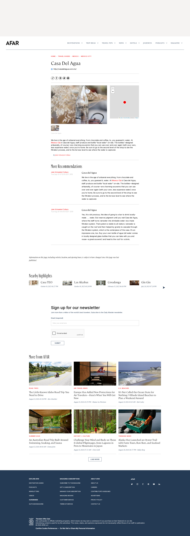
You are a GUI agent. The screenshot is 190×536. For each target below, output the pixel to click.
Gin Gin (146, 282)
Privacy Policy (96, 500)
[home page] (12, 43)
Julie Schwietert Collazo (60, 172)
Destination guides (36, 483)
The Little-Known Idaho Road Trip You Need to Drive (49, 393)
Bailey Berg (141, 450)
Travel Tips (107, 43)
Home (53, 56)
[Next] (163, 287)
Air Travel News (81, 388)
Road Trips (33, 388)
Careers (94, 487)
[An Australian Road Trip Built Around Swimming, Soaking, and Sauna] (50, 421)
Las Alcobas (81, 282)
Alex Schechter (52, 399)
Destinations (73, 43)
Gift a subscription (67, 487)
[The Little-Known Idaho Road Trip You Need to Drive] (50, 374)
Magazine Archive (66, 495)
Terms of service (66, 504)
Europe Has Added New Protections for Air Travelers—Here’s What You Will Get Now (94, 395)
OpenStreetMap (127, 117)
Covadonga (114, 282)
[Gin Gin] (134, 283)
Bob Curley (140, 402)
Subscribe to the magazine (70, 483)
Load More (95, 459)
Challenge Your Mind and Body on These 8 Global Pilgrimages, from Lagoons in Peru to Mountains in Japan (95, 442)
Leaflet (121, 117)
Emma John (51, 447)
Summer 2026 (34, 436)
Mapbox (137, 117)
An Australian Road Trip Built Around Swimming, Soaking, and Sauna (48, 441)
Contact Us (95, 504)
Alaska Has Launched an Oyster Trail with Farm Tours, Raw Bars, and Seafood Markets (139, 442)
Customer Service (67, 500)
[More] (82, 43)
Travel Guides (64, 56)
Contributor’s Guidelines (100, 491)
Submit (58, 343)
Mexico (75, 56)
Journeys (147, 43)
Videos (31, 495)
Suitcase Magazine (36, 504)
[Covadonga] (101, 283)
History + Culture (82, 436)
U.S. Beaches (123, 388)
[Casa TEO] (33, 283)
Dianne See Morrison (99, 402)
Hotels (133, 43)
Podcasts (160, 43)
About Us (94, 483)
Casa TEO (47, 282)
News (121, 43)
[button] (124, 102)
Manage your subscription (70, 491)
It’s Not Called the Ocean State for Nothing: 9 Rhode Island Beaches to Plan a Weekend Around (137, 395)
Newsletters (34, 491)
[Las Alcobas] (67, 283)
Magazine (175, 43)
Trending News (124, 436)
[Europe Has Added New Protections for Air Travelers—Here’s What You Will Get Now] (95, 374)
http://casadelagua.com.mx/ (65, 69)
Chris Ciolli (96, 450)
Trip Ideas (91, 43)
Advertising (95, 495)
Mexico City (86, 56)
